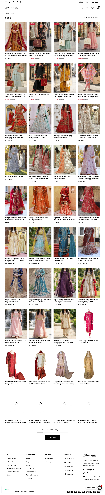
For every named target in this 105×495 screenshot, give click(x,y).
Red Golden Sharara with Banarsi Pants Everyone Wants (15, 421)
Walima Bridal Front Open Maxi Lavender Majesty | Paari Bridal (88, 178)
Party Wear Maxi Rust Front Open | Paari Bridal (38, 219)
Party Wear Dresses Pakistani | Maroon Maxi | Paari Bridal (15, 219)
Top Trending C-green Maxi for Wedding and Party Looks (40, 301)
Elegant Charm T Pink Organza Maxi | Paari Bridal (40, 342)
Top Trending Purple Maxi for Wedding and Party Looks (64, 301)
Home (7, 14)
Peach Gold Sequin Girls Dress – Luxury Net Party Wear (88, 55)
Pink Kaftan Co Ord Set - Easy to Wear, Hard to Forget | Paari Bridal (88, 97)
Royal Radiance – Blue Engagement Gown (13, 301)
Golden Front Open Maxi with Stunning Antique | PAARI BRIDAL (88, 302)
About (81, 2)
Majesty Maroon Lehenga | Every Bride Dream (63, 137)
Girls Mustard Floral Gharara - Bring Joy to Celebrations (64, 96)
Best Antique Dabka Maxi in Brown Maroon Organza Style (88, 421)
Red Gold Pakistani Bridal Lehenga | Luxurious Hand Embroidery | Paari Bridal (14, 138)
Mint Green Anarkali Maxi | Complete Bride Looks (38, 137)
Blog (87, 2)
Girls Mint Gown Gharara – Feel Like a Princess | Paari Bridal (64, 55)
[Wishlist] (92, 7)
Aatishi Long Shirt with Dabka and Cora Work (88, 342)
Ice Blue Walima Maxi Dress (14, 177)
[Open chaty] (100, 487)
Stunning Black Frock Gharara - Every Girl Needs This (40, 55)
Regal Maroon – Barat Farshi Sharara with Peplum (88, 260)
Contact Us (94, 2)
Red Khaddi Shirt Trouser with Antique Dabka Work (15, 383)
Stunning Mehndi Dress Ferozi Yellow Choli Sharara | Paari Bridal (39, 261)
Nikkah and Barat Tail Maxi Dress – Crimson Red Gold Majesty (38, 179)
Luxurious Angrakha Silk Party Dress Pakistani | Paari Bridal (88, 219)
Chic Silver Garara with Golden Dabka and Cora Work (40, 383)
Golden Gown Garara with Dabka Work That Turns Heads (40, 421)
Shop (9, 454)
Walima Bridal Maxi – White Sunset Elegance (63, 178)
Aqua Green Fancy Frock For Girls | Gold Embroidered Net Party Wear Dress (15, 97)
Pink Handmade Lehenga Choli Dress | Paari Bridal (15, 342)
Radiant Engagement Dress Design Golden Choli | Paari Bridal (14, 261)
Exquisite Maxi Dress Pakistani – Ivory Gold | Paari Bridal (88, 137)
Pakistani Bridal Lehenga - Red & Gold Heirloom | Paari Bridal (16, 55)
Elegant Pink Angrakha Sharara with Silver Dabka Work (64, 421)
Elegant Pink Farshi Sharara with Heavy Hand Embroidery (64, 383)
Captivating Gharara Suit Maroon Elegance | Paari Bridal (64, 219)
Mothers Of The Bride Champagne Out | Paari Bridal (64, 342)
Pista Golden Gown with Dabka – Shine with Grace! (88, 383)
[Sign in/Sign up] (87, 7)
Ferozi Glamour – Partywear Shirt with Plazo (63, 260)
